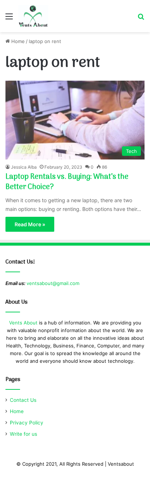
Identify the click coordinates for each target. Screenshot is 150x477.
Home (17, 41)
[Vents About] (33, 16)
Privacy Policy (26, 423)
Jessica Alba (24, 167)
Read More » (30, 224)
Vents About (23, 323)
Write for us (23, 434)
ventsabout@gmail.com (53, 283)
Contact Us (23, 400)
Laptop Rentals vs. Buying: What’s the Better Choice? (67, 182)
